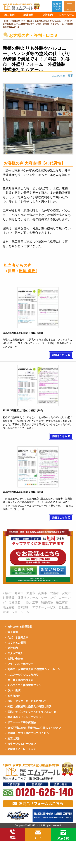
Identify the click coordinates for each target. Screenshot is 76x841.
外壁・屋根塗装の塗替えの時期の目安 (29, 706)
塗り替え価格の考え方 (20, 679)
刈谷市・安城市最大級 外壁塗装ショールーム (34, 669)
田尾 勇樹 (27, 271)
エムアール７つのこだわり (23, 674)
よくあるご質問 (17, 642)
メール (38, 838)
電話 (13, 837)
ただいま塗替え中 (18, 637)
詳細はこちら (60, 355)
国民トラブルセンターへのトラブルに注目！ (33, 711)
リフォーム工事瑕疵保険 (22, 722)
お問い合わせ (15, 658)
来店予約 (63, 838)
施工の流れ (14, 738)
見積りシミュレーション (22, 748)
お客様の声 (14, 695)
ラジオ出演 (14, 690)
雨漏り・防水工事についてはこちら (28, 733)
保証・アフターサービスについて (27, 701)
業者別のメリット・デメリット (26, 717)
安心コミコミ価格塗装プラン (24, 685)
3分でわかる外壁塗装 (20, 626)
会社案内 (13, 647)
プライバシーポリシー (20, 663)
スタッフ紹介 (15, 653)
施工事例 (13, 631)
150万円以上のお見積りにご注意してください (34, 727)
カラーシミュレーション (22, 743)
